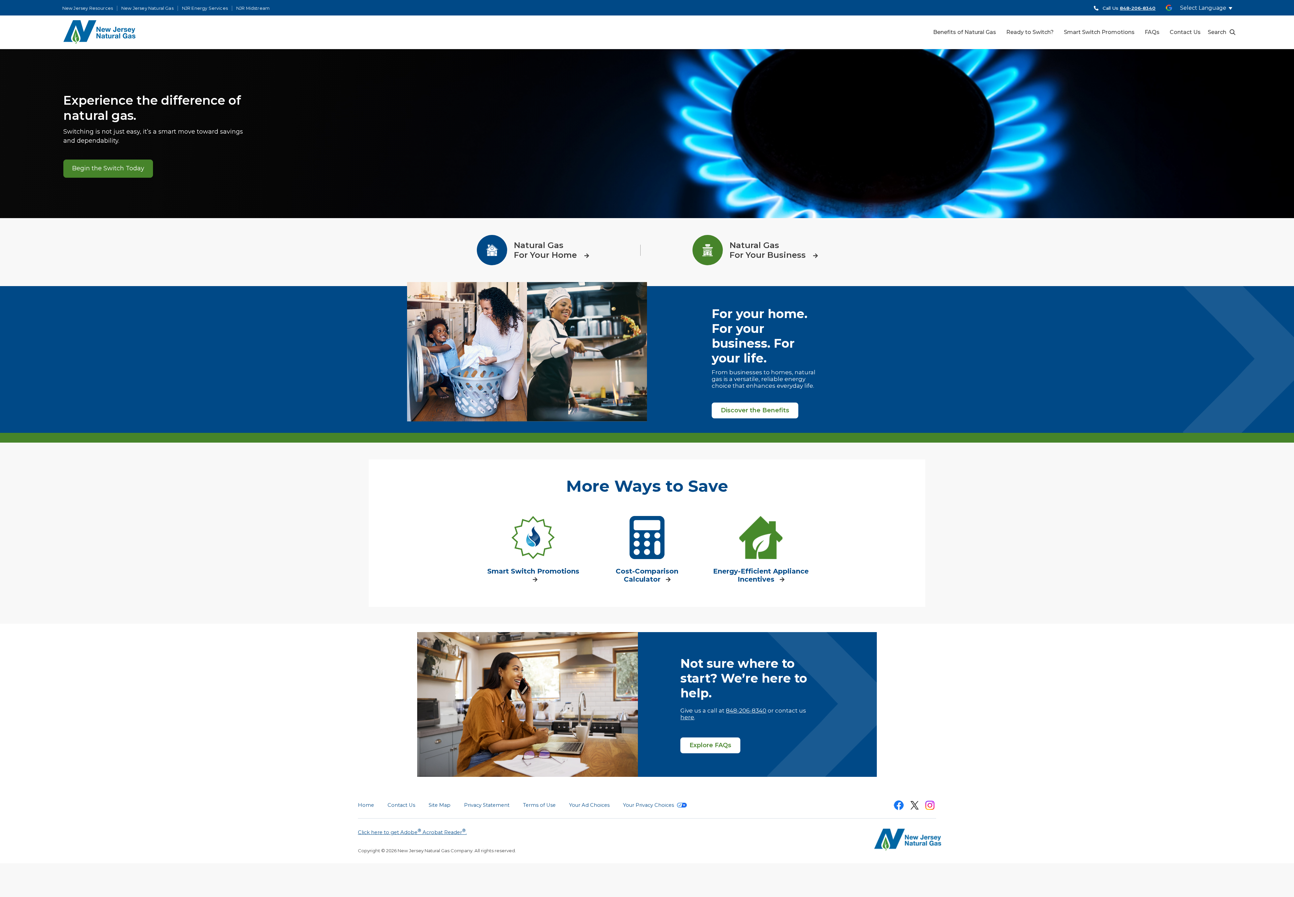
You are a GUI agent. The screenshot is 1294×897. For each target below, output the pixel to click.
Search (1217, 32)
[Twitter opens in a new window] (914, 807)
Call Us (1129, 8)
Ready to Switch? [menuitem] (1030, 32)
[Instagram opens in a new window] (930, 806)
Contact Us (401, 805)
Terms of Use (539, 805)
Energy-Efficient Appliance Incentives (761, 575)
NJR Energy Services (205, 8)
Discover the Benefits (755, 410)
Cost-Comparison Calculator (647, 575)
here (687, 717)
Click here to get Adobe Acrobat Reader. (412, 831)
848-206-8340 (746, 710)
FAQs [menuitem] (1152, 32)
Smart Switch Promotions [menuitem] (1099, 32)
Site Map (440, 805)
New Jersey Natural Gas (147, 8)
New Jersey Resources (87, 8)
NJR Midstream (253, 8)
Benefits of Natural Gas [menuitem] (964, 32)
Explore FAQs (710, 745)
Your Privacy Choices (649, 805)
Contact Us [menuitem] (1185, 32)
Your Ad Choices (589, 805)
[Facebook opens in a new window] (898, 806)
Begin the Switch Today (108, 168)
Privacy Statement (487, 805)
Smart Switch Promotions (533, 571)
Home (366, 805)
